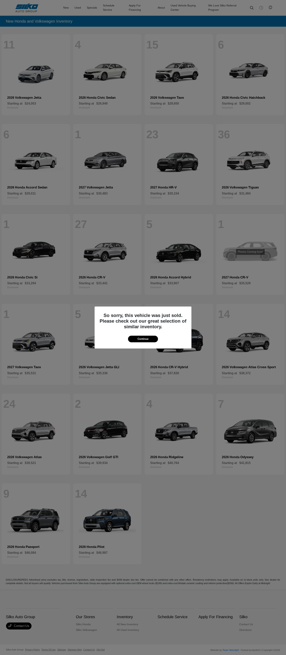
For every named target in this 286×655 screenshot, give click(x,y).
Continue (143, 338)
